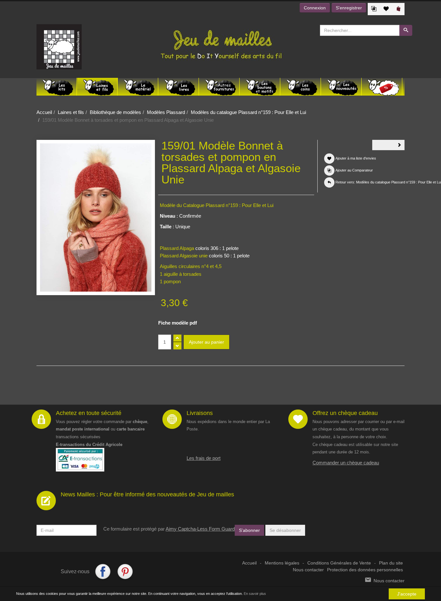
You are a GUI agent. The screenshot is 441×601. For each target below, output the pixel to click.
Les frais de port (204, 458)
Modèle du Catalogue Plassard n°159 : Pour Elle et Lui (216, 205)
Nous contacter (308, 569)
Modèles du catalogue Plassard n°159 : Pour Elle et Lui (248, 112)
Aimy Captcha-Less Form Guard (200, 529)
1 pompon (170, 281)
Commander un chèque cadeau (346, 462)
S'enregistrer (349, 7)
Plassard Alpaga (177, 248)
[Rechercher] (405, 30)
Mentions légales (282, 563)
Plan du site (391, 563)
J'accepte (406, 593)
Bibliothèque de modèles (115, 112)
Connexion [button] (315, 7)
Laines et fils (71, 112)
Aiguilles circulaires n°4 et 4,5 (190, 266)
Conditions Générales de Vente (339, 563)
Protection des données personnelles (365, 569)
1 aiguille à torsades (180, 274)
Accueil (44, 112)
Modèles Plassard (166, 112)
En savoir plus (255, 594)
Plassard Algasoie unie (184, 255)
